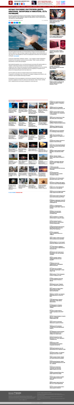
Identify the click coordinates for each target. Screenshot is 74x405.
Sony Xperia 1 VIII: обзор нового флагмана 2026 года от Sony (57, 178)
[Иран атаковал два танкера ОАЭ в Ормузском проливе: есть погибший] (13, 144)
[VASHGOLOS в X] (17, 4)
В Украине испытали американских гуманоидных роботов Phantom (56, 264)
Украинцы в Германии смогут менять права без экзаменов (56, 127)
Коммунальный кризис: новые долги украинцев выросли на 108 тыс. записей (57, 362)
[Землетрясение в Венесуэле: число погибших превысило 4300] (23, 144)
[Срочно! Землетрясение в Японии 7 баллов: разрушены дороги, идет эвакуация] (33, 105)
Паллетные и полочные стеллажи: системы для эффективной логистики (55, 368)
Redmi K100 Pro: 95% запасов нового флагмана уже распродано (57, 21)
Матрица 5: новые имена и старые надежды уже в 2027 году (56, 312)
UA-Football (16, 56)
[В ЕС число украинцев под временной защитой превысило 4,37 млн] (43, 144)
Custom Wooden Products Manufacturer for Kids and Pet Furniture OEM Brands (56, 222)
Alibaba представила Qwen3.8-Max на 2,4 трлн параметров (57, 383)
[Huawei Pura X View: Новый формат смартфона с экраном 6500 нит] (57, 44)
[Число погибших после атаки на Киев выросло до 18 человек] (23, 181)
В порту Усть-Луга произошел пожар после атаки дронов (57, 187)
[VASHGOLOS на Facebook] (15, 4)
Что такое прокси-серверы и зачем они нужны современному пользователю (57, 247)
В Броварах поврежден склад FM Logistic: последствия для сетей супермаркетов (57, 201)
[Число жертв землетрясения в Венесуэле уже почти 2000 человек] (33, 181)
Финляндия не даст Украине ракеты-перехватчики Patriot (57, 284)
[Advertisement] (28, 91)
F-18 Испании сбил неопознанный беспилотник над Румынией (57, 168)
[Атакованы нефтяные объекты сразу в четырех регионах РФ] (13, 156)
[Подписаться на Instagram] (58, 3)
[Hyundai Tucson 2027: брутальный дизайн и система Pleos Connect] (57, 60)
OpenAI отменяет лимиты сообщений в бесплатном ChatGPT (55, 259)
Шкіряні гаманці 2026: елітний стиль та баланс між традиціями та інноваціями (57, 113)
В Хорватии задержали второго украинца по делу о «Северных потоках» (57, 103)
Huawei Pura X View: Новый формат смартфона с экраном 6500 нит (57, 52)
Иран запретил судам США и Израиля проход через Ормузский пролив (56, 289)
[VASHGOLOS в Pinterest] (22, 4)
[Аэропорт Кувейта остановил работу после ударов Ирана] (43, 118)
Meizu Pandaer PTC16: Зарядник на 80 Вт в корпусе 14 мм (57, 275)
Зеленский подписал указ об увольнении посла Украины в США (57, 349)
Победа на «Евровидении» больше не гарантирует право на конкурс (57, 207)
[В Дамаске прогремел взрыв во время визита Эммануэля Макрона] (43, 156)
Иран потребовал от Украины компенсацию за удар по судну (57, 217)
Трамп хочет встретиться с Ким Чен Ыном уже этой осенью (57, 118)
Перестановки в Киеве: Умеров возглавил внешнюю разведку (57, 357)
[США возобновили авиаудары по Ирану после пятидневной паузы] (23, 105)
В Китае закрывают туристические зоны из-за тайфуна (56, 233)
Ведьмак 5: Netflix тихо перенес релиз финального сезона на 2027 (57, 295)
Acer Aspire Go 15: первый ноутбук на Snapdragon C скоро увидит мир (57, 270)
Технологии (35, 6)
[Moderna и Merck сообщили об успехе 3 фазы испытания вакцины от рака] (57, 75)
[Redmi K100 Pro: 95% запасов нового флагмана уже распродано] (57, 14)
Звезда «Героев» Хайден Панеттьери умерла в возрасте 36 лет (57, 157)
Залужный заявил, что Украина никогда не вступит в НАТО (57, 353)
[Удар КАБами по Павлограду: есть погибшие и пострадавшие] (13, 118)
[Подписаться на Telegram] (63, 3)
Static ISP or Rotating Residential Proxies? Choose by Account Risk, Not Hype (57, 146)
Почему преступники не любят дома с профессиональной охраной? (57, 378)
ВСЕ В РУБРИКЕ (16, 192)
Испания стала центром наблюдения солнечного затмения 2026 (55, 212)
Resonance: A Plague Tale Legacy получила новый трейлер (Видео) (57, 183)
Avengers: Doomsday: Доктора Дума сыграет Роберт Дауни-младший (57, 162)
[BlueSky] (10, 22)
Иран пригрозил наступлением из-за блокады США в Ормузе (57, 131)
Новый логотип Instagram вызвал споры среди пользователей (57, 192)
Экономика (23, 6)
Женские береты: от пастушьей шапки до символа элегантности (57, 243)
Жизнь (49, 6)
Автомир (39, 6)
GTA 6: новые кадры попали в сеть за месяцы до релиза (56, 37)
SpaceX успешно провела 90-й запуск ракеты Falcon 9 (57, 387)
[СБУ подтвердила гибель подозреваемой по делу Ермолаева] (33, 156)
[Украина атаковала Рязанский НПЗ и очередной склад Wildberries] (13, 105)
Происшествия (29, 6)
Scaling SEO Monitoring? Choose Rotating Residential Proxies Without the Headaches (57, 228)
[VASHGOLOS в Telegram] (19, 4)
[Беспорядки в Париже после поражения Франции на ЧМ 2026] (43, 131)
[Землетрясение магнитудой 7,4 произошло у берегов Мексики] (13, 131)
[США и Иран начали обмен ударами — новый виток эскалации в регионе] (23, 156)
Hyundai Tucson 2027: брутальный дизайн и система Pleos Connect (57, 67)
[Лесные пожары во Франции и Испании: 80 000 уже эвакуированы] (43, 105)
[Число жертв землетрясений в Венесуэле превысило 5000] (23, 118)
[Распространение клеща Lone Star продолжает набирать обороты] (43, 181)
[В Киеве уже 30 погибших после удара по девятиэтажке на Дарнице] (13, 181)
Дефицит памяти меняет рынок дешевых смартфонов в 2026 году (57, 151)
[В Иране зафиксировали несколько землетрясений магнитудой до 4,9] (33, 118)
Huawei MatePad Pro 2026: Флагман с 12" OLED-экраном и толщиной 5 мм (57, 338)
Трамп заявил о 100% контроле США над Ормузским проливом (57, 238)
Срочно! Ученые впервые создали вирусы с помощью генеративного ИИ (57, 317)
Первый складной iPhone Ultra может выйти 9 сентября (57, 373)
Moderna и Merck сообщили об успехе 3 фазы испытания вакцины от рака (57, 83)
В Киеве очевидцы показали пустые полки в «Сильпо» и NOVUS (56, 279)
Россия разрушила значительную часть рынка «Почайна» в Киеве (56, 173)
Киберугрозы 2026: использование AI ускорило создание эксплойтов (56, 344)
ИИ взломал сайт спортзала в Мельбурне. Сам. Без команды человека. (57, 253)
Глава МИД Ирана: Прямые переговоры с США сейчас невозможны (56, 300)
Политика (18, 6)
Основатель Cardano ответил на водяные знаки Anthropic (57, 141)
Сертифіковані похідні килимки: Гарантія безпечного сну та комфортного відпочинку (57, 333)
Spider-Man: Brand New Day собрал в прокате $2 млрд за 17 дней (57, 136)
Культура (44, 6)
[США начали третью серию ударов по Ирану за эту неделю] (33, 144)
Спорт (53, 6)
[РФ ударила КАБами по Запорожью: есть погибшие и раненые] (23, 131)
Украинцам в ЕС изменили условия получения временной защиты (57, 327)
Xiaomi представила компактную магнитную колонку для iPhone (57, 196)
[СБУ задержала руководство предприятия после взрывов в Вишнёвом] (33, 131)
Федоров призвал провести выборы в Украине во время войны (57, 122)
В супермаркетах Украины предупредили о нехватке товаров (56, 306)
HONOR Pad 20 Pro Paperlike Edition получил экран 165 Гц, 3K (57, 108)
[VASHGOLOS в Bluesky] (24, 4)
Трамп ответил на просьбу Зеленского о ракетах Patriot (56, 322)
